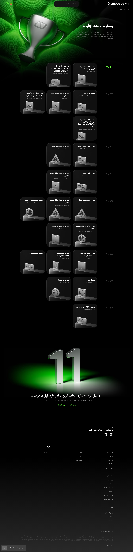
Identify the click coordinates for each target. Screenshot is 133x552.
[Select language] (11, 4)
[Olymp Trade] (118, 4)
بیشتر (73, 405)
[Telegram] (106, 435)
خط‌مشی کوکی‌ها (13, 547)
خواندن (62, 405)
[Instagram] (111, 435)
